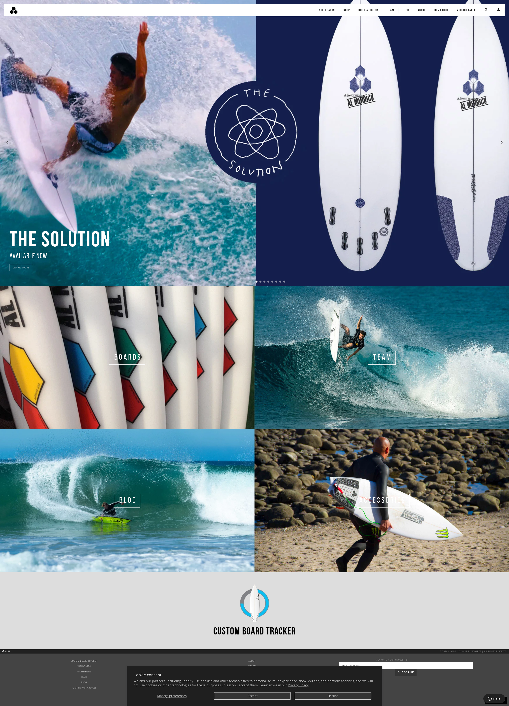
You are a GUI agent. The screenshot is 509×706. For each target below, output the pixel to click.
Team (390, 10)
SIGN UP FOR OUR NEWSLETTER (392, 660)
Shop (347, 10)
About (422, 10)
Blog (406, 10)
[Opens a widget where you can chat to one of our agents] (494, 699)
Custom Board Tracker (84, 661)
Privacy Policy (298, 685)
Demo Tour (441, 10)
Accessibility (84, 671)
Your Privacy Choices (84, 688)
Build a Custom (368, 10)
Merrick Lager (466, 10)
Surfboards (327, 10)
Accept (252, 696)
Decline (333, 696)
